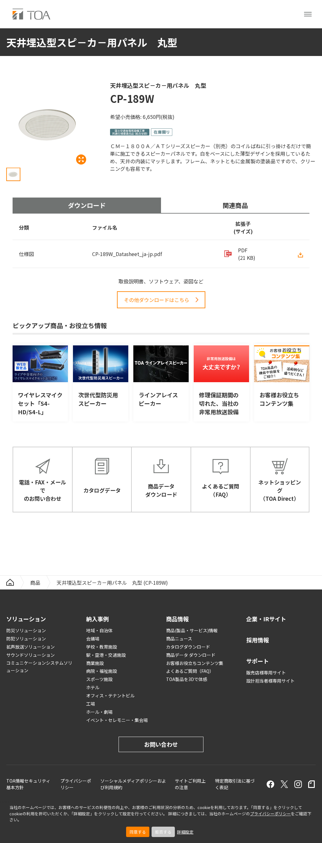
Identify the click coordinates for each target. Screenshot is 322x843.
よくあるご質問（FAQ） (190, 671)
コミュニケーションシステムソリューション (39, 667)
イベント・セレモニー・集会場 (117, 720)
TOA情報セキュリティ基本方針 (28, 784)
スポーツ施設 (99, 679)
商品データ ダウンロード (190, 655)
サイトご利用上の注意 (190, 784)
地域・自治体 (99, 630)
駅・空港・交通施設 (106, 655)
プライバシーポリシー (270, 814)
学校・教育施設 (101, 647)
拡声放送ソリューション (30, 647)
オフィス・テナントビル (110, 695)
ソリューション (26, 619)
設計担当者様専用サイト (270, 681)
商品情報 (177, 619)
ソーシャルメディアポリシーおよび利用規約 (133, 784)
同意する (138, 832)
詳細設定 (185, 832)
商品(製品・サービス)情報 (192, 630)
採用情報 (257, 640)
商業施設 (95, 663)
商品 (35, 582)
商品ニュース (179, 638)
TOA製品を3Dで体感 (186, 679)
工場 (90, 704)
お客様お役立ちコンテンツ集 (194, 663)
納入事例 (97, 619)
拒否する (163, 832)
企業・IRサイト (266, 619)
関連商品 (235, 205)
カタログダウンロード (188, 647)
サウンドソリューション (30, 655)
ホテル (92, 687)
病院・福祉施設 (101, 671)
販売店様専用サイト (266, 672)
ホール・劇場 (99, 712)
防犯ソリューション (26, 638)
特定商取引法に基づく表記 (235, 784)
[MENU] (308, 14)
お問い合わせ (161, 744)
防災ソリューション (26, 630)
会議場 (92, 638)
